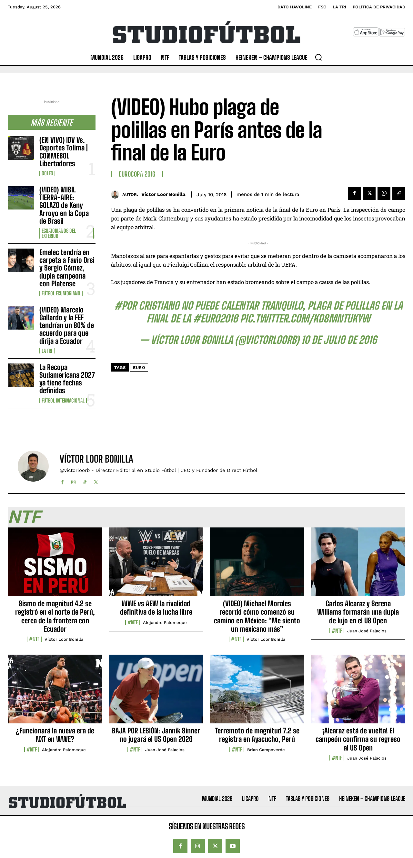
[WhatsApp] (384, 193)
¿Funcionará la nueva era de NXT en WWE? (55, 734)
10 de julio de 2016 (339, 340)
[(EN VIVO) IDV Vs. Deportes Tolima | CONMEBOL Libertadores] (21, 148)
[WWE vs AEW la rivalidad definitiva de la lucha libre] (156, 565)
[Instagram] (73, 480)
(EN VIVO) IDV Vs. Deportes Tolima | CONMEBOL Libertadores (63, 152)
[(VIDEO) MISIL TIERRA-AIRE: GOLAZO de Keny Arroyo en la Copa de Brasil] (21, 197)
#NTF (34, 639)
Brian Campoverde (266, 749)
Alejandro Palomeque (165, 622)
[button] (318, 57)
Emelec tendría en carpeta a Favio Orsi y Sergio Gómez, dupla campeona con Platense (67, 268)
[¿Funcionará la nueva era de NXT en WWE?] (55, 692)
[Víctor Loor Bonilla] (116, 194)
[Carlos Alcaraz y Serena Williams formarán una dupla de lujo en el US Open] (358, 565)
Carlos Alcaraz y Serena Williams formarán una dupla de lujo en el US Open (358, 612)
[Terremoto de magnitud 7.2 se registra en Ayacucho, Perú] (257, 692)
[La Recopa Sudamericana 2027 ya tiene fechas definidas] (21, 375)
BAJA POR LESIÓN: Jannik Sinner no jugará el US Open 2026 (156, 734)
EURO (139, 367)
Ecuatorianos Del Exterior (59, 233)
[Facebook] (354, 193)
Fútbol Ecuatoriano (61, 293)
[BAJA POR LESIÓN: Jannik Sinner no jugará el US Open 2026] (156, 692)
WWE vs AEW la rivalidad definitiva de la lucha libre (156, 607)
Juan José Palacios (367, 630)
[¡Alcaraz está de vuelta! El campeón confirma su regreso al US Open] (358, 692)
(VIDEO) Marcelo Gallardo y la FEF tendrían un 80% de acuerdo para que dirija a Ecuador (66, 325)
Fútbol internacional (63, 400)
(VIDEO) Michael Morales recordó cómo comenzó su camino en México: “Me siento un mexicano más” (257, 616)
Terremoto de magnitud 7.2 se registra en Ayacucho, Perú (257, 734)
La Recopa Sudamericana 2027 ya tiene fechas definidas (67, 379)
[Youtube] (233, 846)
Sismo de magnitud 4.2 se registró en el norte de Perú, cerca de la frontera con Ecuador (55, 616)
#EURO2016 (215, 318)
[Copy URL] (398, 193)
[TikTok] (84, 480)
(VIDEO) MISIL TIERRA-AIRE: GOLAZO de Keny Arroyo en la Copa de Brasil (64, 205)
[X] (369, 193)
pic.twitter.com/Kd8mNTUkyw (305, 318)
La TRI (47, 350)
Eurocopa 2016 (137, 174)
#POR (125, 306)
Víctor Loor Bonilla (163, 194)
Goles (47, 173)
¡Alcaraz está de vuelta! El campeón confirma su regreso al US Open (358, 739)
